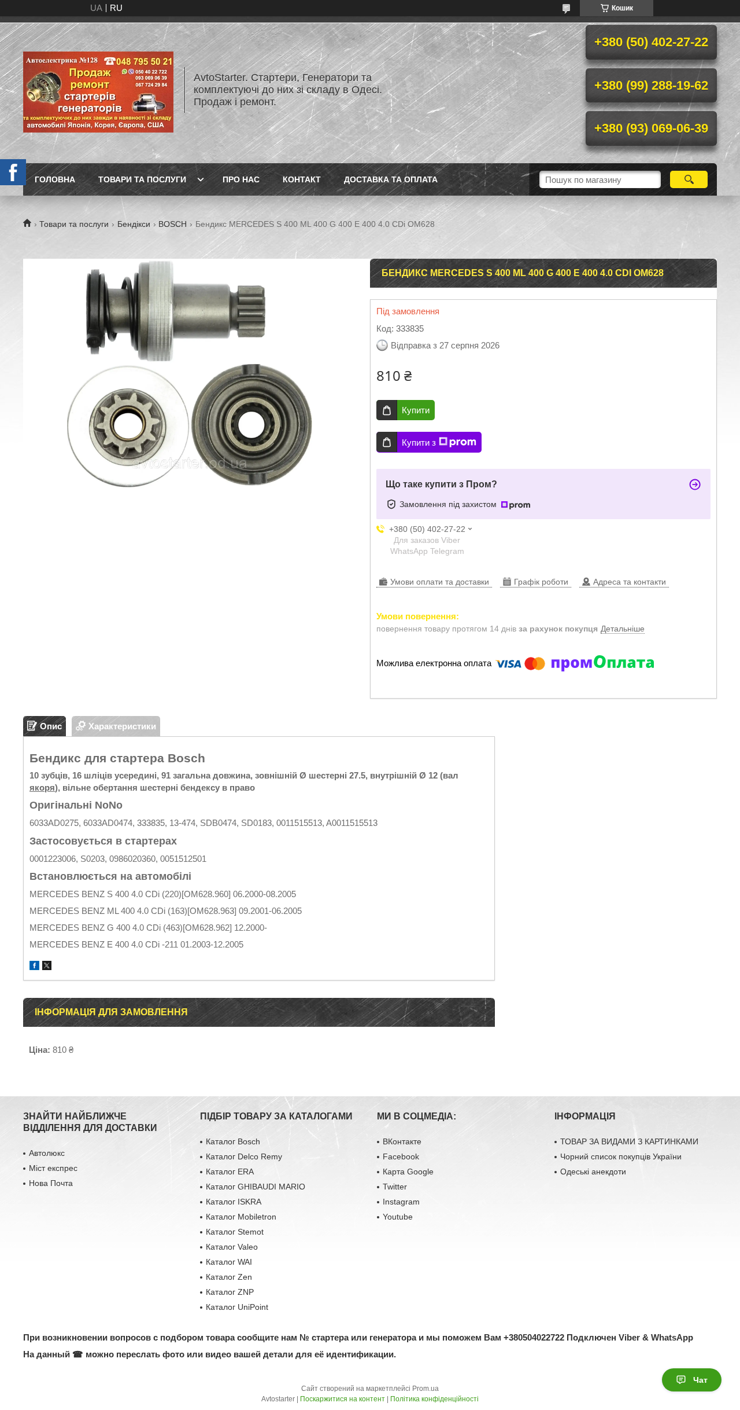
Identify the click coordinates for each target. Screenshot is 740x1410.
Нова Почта (51, 1183)
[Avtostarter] (98, 89)
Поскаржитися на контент (342, 1399)
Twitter (395, 1186)
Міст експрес (53, 1168)
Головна (55, 179)
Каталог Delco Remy (244, 1156)
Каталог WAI (229, 1261)
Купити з (419, 442)
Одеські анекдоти (593, 1171)
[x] (46, 967)
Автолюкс (47, 1153)
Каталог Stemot (235, 1231)
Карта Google (408, 1171)
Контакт (302, 179)
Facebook (401, 1156)
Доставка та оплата (391, 179)
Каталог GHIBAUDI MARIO (255, 1186)
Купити (416, 410)
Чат (700, 1380)
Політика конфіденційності (434, 1399)
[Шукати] (689, 179)
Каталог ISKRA (233, 1201)
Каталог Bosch (233, 1141)
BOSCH (172, 224)
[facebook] (34, 967)
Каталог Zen (229, 1277)
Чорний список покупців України (621, 1156)
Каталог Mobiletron (241, 1216)
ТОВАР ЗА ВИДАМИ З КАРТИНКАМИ (629, 1141)
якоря (42, 787)
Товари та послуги (142, 179)
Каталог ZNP (230, 1292)
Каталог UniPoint (237, 1307)
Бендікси (133, 224)
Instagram (401, 1201)
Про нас (241, 179)
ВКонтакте (402, 1141)
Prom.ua (425, 1389)
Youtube (398, 1216)
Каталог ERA (230, 1171)
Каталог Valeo (232, 1246)
